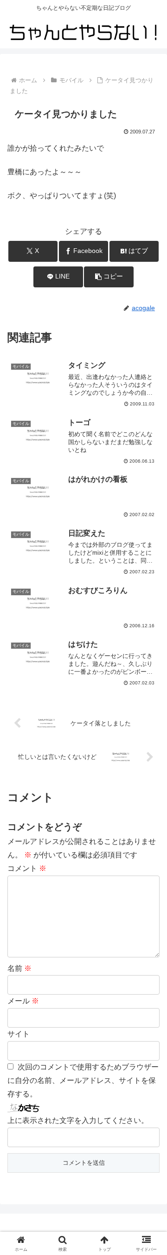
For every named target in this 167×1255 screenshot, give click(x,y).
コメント (26, 868)
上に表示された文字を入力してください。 (77, 1120)
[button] (109, 276)
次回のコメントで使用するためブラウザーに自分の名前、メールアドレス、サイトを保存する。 (83, 1080)
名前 (19, 968)
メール (23, 1001)
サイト (18, 1034)
